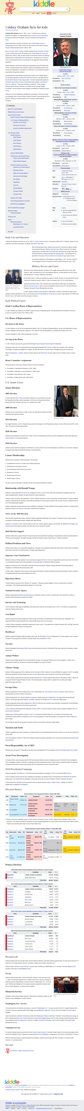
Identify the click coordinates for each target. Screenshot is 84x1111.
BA (63, 186)
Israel (28, 78)
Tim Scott (75, 1034)
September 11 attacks (17, 353)
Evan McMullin (23, 784)
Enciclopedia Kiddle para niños (44, 1108)
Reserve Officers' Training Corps (49, 249)
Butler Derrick (65, 148)
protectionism (75, 738)
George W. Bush (34, 288)
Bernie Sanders (68, 121)
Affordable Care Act (45, 636)
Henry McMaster (43, 1034)
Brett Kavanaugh (40, 565)
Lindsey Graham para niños (26, 1051)
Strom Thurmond (66, 78)
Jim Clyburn (61, 1034)
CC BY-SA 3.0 (22, 1105)
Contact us (31, 1108)
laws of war (34, 286)
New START (37, 709)
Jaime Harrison (9, 438)
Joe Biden (72, 524)
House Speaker (40, 344)
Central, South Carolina (68, 174)
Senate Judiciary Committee (69, 126)
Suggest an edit (58, 1094)
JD (65, 186)
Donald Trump (25, 493)
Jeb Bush (69, 779)
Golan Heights (71, 716)
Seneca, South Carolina (22, 966)
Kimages (43, 13)
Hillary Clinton (56, 782)
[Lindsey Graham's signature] (67, 188)
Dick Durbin (67, 110)
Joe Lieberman (12, 84)
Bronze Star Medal (68, 221)
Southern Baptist (67, 966)
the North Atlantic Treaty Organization (19, 80)
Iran (31, 703)
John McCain (44, 82)
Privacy (24, 1108)
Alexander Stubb (70, 1020)
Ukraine (35, 78)
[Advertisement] (41, 19)
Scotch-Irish (36, 244)
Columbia (59, 256)
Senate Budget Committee (69, 88)
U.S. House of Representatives (69, 140)
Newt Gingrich (50, 344)
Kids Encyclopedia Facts (12, 30)
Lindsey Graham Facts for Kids (14, 1090)
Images (38, 13)
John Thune (51, 1010)
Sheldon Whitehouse (69, 94)
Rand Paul (27, 648)
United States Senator (65, 70)
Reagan (32, 550)
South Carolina (67, 71)
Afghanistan (52, 291)
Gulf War (32, 284)
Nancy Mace (28, 900)
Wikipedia (7, 1107)
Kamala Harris (9, 526)
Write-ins (56, 810)
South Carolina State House (37, 1032)
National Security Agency (26, 595)
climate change (35, 672)
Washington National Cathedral (46, 1016)
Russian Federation (13, 711)
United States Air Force (69, 196)
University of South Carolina (69, 184)
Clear (63, 9)
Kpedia (49, 13)
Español (54, 13)
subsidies (11, 740)
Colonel (64, 208)
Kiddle (7, 1108)
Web (33, 13)
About (18, 1108)
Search (67, 9)
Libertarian (67, 814)
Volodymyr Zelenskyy (45, 1020)
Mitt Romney (67, 773)
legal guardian (60, 253)
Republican (64, 181)
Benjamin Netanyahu (20, 1020)
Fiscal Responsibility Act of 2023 (68, 750)
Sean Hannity (23, 1018)
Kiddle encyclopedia (21, 1085)
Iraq (40, 291)
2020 (7, 857)
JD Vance (70, 1010)
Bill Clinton (48, 347)
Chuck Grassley (68, 108)
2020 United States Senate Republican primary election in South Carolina (32, 911)
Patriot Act (44, 353)
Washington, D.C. (66, 179)
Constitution (51, 837)
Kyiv (37, 980)
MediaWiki (31, 1107)
